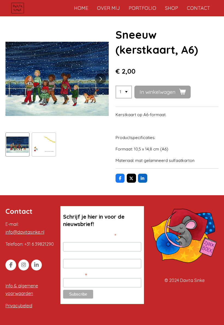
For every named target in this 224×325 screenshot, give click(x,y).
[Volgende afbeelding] (100, 78)
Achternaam (73, 256)
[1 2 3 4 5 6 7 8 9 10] (124, 92)
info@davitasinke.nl (24, 232)
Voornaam (72, 239)
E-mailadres (75, 274)
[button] (17, 145)
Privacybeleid (18, 305)
